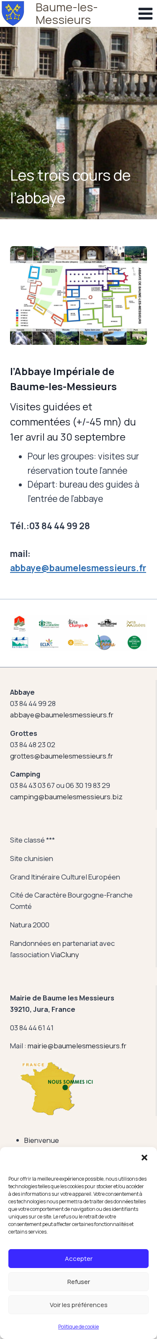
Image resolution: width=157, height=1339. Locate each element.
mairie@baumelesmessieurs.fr (77, 1045)
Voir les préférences (79, 1304)
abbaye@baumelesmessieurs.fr (78, 568)
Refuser (78, 1281)
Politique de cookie (78, 1326)
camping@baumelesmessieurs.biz (66, 796)
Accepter (79, 1258)
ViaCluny (65, 954)
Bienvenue (41, 1140)
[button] (144, 1157)
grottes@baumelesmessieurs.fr (61, 756)
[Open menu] (145, 13)
